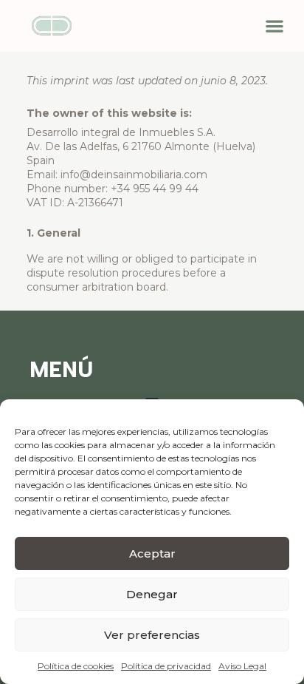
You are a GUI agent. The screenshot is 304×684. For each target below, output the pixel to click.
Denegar (152, 594)
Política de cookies (76, 665)
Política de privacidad (166, 665)
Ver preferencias (152, 635)
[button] (274, 26)
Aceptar (152, 553)
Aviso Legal (242, 665)
